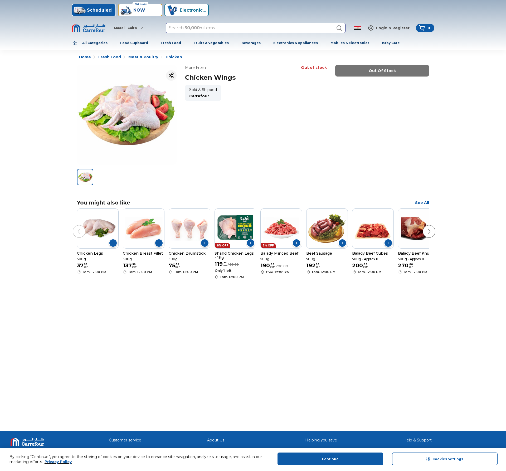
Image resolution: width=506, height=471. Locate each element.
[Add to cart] (113, 243)
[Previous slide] (74, 226)
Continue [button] (330, 459)
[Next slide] (424, 226)
